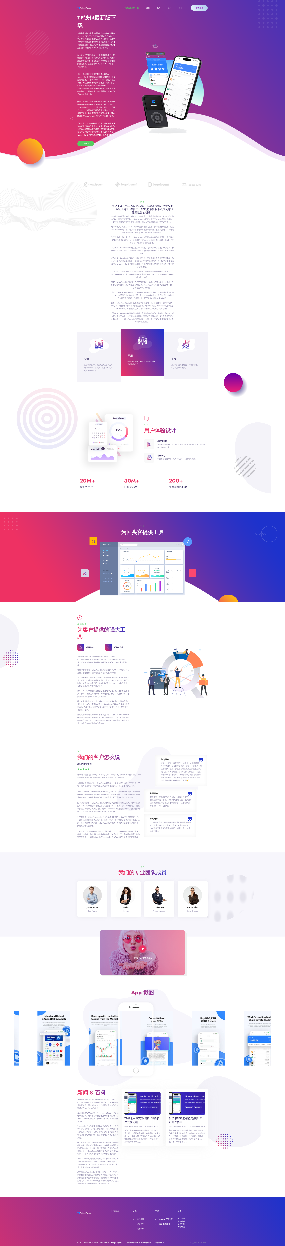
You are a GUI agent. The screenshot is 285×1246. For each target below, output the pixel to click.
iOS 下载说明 (164, 1224)
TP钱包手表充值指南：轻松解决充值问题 (141, 1120)
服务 (158, 8)
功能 (148, 8)
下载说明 (199, 8)
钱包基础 (140, 1219)
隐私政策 (204, 1242)
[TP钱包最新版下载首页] (84, 7)
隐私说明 (181, 1221)
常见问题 (181, 1224)
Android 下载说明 (166, 1219)
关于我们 (181, 1218)
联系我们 (181, 1227)
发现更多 (85, 143)
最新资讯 (140, 1228)
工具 (169, 8)
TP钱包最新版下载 (131, 8)
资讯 (180, 8)
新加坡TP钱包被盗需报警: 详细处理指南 (186, 1120)
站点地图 (193, 1242)
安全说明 (140, 1224)
